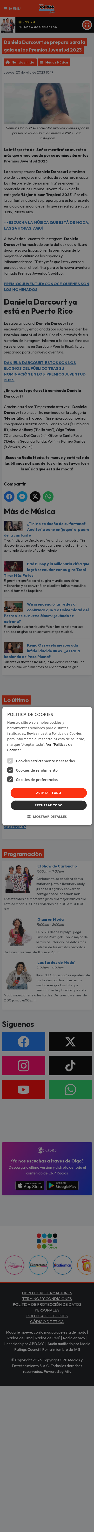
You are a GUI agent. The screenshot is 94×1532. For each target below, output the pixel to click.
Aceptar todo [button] (48, 793)
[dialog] (47, 766)
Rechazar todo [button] (48, 805)
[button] (47, 816)
